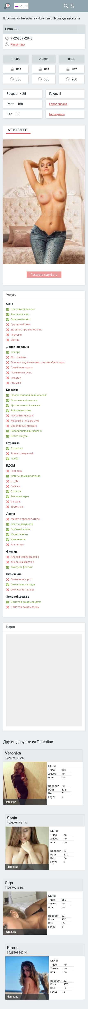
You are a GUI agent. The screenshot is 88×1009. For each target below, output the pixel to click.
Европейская (58, 104)
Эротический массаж (24, 400)
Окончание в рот (21, 579)
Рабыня (15, 486)
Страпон (16, 491)
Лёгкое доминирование (25, 475)
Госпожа (16, 470)
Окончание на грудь (23, 584)
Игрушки (16, 334)
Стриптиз (17, 448)
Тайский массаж (21, 410)
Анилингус (17, 544)
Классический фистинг (25, 556)
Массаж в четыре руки (25, 420)
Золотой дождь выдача (26, 601)
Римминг (16, 382)
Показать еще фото (44, 274)
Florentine (44, 18)
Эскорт (15, 352)
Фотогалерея (18, 129)
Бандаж (15, 501)
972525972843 (21, 38)
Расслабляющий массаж (26, 430)
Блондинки (57, 114)
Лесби (14, 458)
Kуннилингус (18, 539)
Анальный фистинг (22, 561)
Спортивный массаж (24, 425)
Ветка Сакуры (19, 436)
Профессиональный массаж (28, 395)
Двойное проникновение (26, 329)
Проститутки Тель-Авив (19, 18)
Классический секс (23, 309)
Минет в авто (19, 534)
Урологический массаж (25, 405)
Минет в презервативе (25, 518)
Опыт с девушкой (22, 524)
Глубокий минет (20, 529)
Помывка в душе (21, 372)
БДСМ (14, 481)
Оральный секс (20, 319)
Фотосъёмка (19, 357)
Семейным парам (21, 367)
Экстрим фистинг (22, 567)
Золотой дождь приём (25, 607)
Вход (73, 5)
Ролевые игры (20, 496)
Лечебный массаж (22, 415)
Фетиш (15, 339)
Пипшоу (16, 377)
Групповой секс (20, 324)
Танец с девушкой (22, 453)
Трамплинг (17, 506)
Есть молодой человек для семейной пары (38, 362)
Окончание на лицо (23, 589)
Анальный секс (20, 314)
